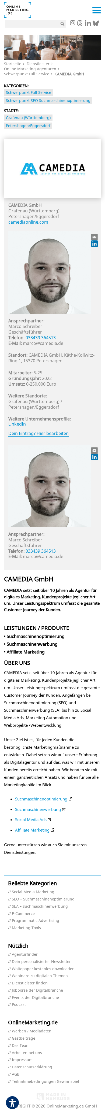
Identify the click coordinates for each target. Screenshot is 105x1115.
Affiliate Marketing (32, 830)
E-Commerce (23, 913)
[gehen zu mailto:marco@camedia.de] (94, 237)
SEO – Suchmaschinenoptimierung (43, 899)
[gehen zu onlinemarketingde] (72, 23)
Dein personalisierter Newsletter (41, 961)
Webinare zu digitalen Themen (40, 976)
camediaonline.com (28, 222)
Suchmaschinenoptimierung (41, 799)
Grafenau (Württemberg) (28, 117)
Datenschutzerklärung (32, 1067)
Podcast (19, 1004)
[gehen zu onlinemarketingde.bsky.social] (96, 25)
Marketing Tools (26, 928)
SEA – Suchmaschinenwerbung (40, 906)
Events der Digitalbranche (35, 997)
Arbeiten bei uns (27, 1053)
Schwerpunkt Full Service (26, 73)
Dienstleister (38, 63)
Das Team (21, 1045)
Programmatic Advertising (35, 920)
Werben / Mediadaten (31, 1031)
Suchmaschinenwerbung (38, 809)
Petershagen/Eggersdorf (28, 125)
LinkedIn (17, 424)
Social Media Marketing (33, 892)
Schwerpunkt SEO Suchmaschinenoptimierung (48, 100)
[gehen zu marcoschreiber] (94, 243)
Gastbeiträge (23, 1038)
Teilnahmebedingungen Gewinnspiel (45, 1081)
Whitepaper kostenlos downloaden (43, 969)
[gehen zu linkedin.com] (88, 25)
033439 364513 (41, 338)
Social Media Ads (31, 819)
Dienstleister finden (30, 983)
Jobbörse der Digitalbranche (37, 990)
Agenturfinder (25, 954)
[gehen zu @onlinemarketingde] (80, 25)
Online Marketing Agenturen (30, 68)
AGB (15, 1074)
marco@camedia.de (43, 343)
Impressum (22, 1060)
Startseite (12, 63)
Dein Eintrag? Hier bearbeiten (38, 433)
